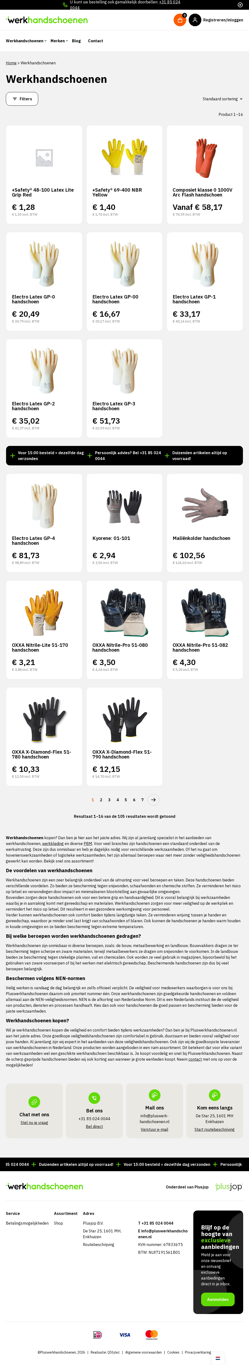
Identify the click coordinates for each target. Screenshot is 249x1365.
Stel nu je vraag (34, 1122)
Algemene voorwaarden (143, 1352)
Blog (76, 40)
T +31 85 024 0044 (155, 1223)
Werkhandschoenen (24, 40)
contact (195, 1059)
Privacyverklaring (198, 1352)
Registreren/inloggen (223, 19)
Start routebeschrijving (215, 1129)
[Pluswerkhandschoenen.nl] (47, 20)
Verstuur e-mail (154, 1129)
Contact (95, 40)
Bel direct (94, 1126)
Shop (58, 1223)
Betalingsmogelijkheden (27, 1223)
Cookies (173, 1352)
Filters (26, 98)
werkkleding (53, 843)
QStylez (113, 1352)
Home (11, 62)
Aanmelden (218, 1299)
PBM (88, 843)
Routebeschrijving (98, 1244)
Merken (58, 40)
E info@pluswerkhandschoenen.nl (163, 1233)
